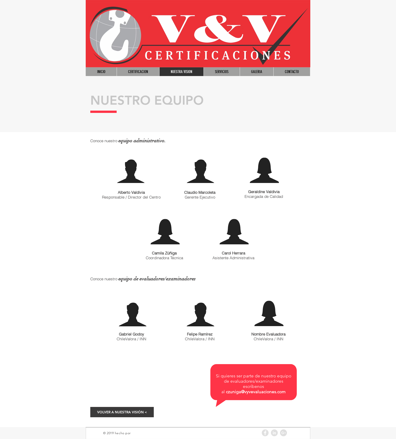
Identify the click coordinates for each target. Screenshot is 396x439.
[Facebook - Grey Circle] (265, 432)
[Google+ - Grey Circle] (283, 432)
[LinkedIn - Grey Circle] (274, 432)
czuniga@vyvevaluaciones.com (256, 391)
